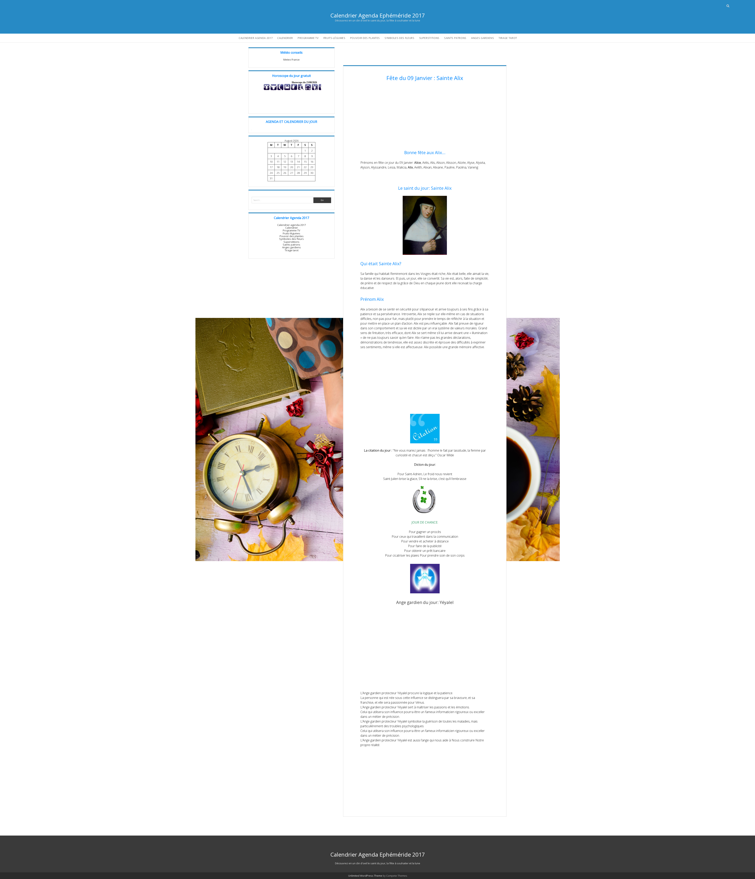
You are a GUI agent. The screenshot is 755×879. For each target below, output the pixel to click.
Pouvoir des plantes (365, 38)
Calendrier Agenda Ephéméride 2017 (377, 15)
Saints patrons (455, 38)
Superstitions (429, 38)
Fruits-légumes (334, 38)
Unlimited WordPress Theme (365, 875)
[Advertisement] (424, 116)
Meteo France (291, 59)
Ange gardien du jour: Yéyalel (425, 602)
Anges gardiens (482, 38)
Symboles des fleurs (399, 38)
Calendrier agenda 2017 (256, 38)
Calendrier (285, 38)
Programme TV (308, 38)
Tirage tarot (508, 38)
